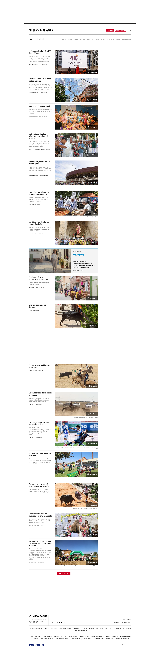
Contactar (31, 628)
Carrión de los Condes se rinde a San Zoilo (39, 223)
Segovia (76, 39)
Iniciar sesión (121, 30)
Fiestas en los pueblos (47, 636)
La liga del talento (110, 638)
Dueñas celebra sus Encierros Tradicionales (38, 278)
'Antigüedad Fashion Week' (40, 106)
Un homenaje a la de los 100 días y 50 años (40, 52)
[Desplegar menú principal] (130, 30)
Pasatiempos (115, 636)
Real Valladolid (110, 39)
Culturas (118, 39)
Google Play (127, 622)
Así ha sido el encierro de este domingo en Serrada (39, 485)
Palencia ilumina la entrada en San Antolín (40, 80)
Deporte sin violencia (84, 636)
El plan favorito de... (76, 638)
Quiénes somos (38, 628)
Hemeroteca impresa (126, 39)
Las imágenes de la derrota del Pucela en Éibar (39, 423)
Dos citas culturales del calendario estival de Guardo (40, 515)
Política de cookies (126, 628)
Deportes (103, 39)
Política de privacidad (89, 628)
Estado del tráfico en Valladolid (62, 638)
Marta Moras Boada (33, 64)
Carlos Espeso (32, 404)
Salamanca (82, 39)
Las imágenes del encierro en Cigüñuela (40, 394)
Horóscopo (102, 636)
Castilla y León (90, 39)
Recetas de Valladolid (99, 638)
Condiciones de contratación (80, 630)
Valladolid (64, 39)
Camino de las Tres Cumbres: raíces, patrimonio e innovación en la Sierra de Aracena (84, 265)
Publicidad (98, 628)
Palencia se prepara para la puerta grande (39, 162)
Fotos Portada (37, 39)
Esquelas (108, 636)
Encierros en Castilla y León (60, 636)
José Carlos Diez (33, 525)
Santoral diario (94, 636)
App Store (116, 622)
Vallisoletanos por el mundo (122, 638)
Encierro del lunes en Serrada (37, 306)
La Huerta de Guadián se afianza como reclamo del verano (39, 136)
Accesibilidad (54, 628)
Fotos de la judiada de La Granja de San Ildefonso (39, 193)
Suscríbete (110, 30)
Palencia (70, 39)
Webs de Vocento (126, 645)
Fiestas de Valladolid (35, 636)
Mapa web (104, 628)
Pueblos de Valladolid (87, 638)
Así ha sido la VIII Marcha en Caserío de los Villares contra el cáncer (40, 543)
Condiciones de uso (77, 628)
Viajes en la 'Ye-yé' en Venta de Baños (40, 454)
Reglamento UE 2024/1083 (65, 628)
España (97, 39)
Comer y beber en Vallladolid (46, 638)
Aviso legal (46, 628)
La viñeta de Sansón (72, 636)
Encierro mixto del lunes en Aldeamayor (40, 366)
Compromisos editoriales (115, 628)
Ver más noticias (63, 573)
